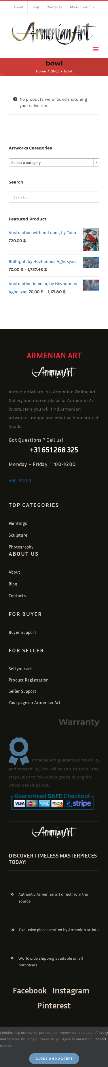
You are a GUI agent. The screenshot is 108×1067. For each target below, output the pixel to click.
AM (12, 480)
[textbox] (54, 163)
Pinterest (54, 1005)
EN (22, 480)
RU (32, 480)
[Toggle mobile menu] (96, 49)
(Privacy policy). (101, 1036)
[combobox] (54, 162)
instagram (71, 990)
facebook (30, 990)
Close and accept (54, 1059)
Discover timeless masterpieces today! (53, 858)
